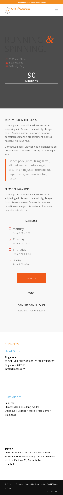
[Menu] (56, 10)
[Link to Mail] (56, 491)
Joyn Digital (41, 484)
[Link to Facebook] (47, 491)
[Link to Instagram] (52, 491)
